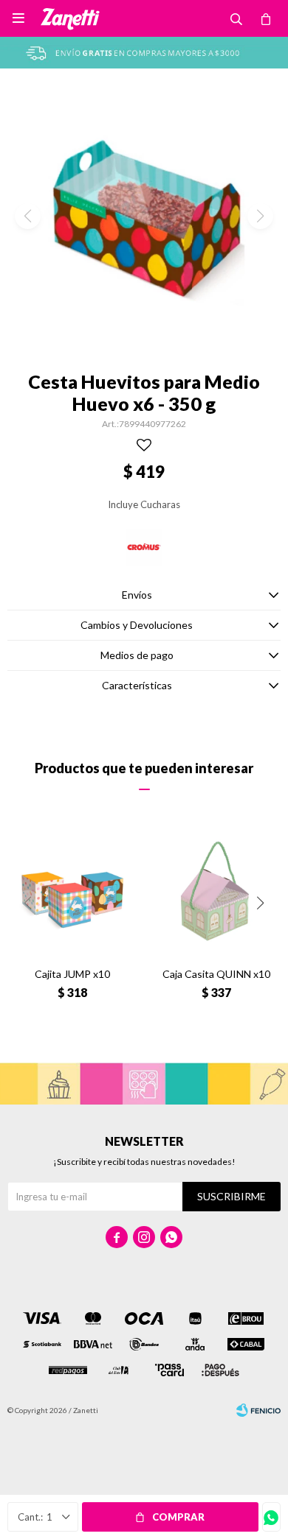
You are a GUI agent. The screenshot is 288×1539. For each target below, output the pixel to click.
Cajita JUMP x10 (72, 974)
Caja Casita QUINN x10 (216, 974)
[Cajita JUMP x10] (72, 891)
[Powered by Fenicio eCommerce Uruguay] (258, 1410)
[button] (260, 903)
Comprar (178, 1517)
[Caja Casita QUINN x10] (216, 891)
